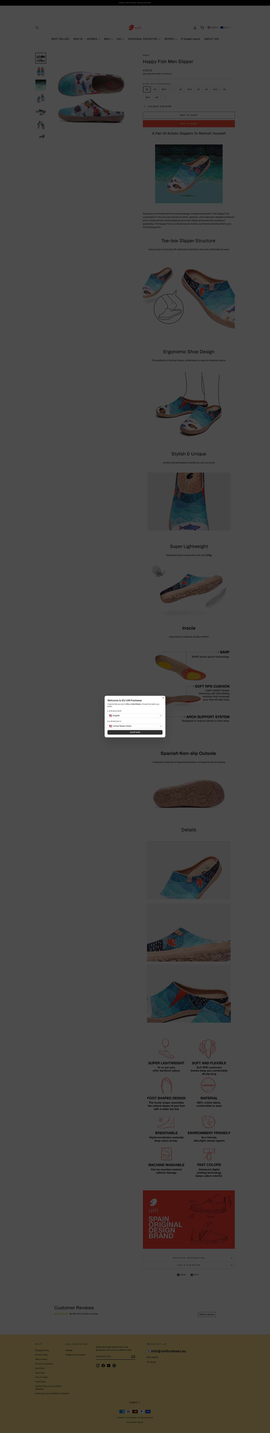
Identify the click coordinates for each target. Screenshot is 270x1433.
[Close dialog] (163, 697)
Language (114, 711)
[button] (135, 715)
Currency (114, 721)
